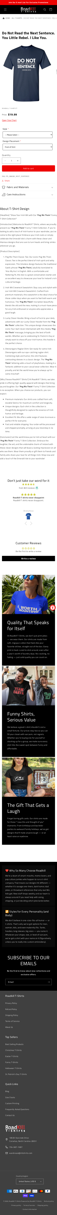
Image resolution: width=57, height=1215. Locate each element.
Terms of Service (12, 1021)
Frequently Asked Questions (17, 1109)
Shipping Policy (11, 1015)
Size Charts (10, 1097)
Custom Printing (12, 1103)
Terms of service (29, 1205)
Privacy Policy (11, 1003)
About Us (9, 1027)
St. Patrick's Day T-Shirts (16, 1074)
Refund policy (49, 1201)
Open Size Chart (9, 120)
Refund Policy (11, 1009)
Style (5, 128)
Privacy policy (16, 1205)
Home (7, 18)
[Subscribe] (49, 982)
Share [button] (7, 180)
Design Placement (11, 141)
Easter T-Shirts (11, 1056)
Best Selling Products (14, 1044)
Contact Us (10, 1115)
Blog (7, 1091)
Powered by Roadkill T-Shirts (31, 1201)
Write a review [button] (28, 558)
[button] (5, 9)
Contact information (30, 1209)
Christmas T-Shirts (13, 1050)
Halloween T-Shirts (13, 1068)
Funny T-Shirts (11, 1062)
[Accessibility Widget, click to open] (53, 607)
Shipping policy (43, 1205)
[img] (28, 484)
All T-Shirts (17, 18)
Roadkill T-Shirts (15, 1201)
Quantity (6, 155)
